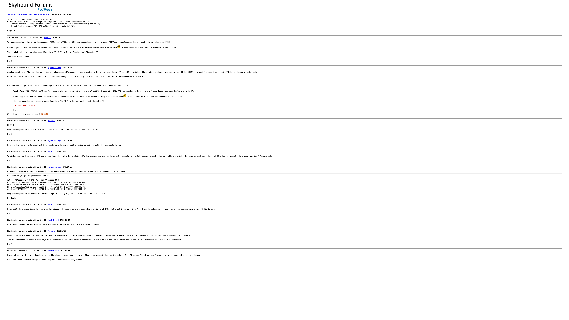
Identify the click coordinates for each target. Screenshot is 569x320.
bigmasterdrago (54, 68)
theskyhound (53, 220)
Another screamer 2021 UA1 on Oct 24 (28, 14)
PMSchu (47, 37)
